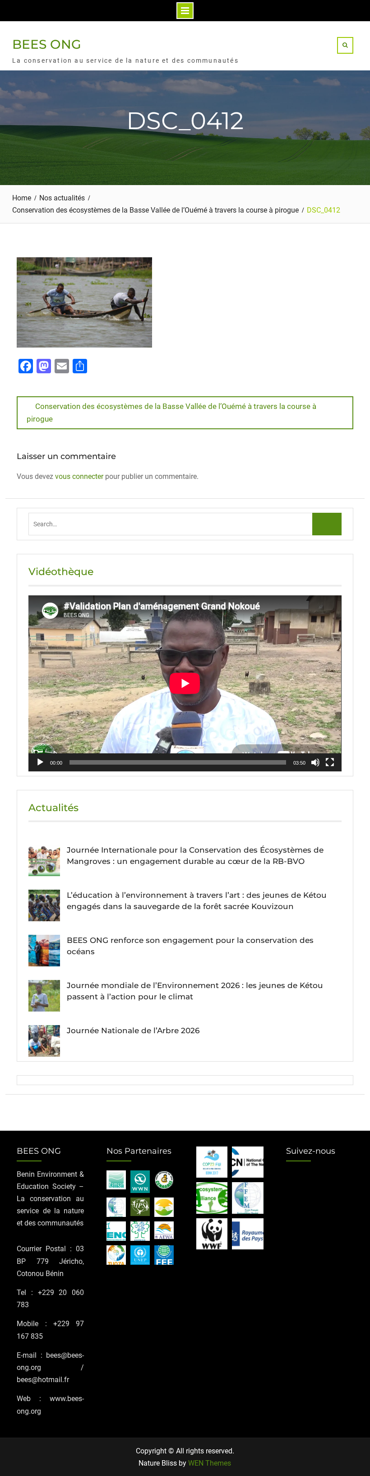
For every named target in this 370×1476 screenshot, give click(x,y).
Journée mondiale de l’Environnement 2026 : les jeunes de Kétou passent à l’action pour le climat (195, 991)
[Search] (345, 45)
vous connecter (79, 476)
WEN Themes (209, 1463)
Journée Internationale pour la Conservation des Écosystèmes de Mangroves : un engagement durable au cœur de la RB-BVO (195, 855)
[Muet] (315, 762)
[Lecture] (40, 762)
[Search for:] (181, 524)
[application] (184, 683)
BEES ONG (46, 44)
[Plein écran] (329, 762)
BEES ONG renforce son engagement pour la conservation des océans (190, 946)
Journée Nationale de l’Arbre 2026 (133, 1030)
